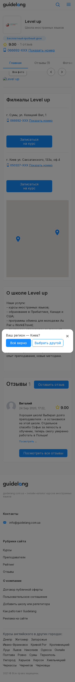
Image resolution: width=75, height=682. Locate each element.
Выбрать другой (48, 343)
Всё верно (18, 343)
